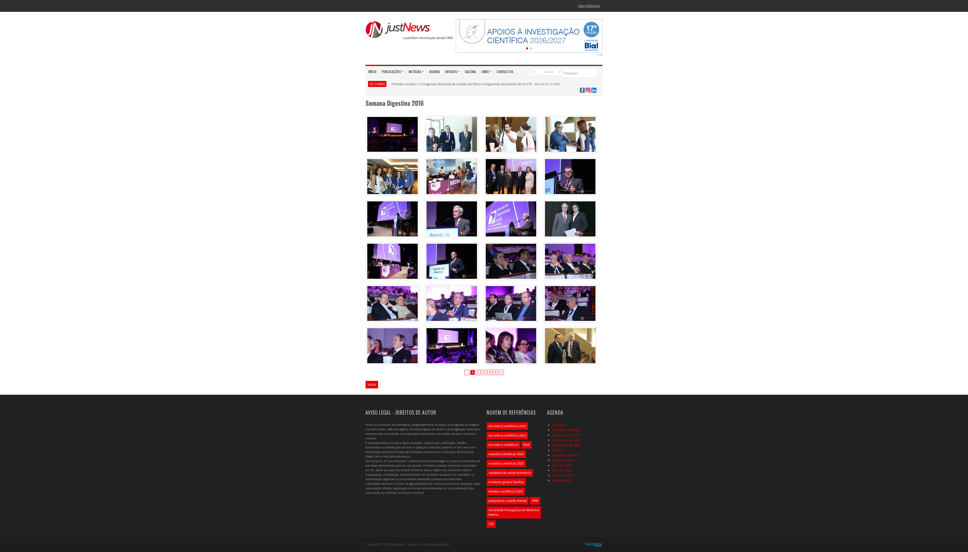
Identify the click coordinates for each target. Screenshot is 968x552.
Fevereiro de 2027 (565, 455)
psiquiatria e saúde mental (508, 501)
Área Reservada (589, 6)
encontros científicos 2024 (507, 435)
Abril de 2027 (561, 465)
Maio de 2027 (562, 470)
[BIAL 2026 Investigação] (529, 35)
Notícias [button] (415, 71)
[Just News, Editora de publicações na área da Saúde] (410, 32)
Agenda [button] (434, 71)
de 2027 (558, 450)
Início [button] (372, 71)
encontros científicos (503, 445)
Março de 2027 (563, 460)
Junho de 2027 (562, 475)
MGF (526, 445)
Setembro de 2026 (566, 430)
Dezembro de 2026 (566, 445)
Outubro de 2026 (565, 435)
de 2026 (558, 425)
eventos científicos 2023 (506, 491)
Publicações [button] (391, 71)
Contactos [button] (505, 71)
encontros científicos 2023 (507, 426)
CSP (491, 524)
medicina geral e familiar (506, 482)
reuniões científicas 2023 (506, 463)
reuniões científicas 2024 (506, 454)
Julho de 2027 (562, 480)
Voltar (372, 384)
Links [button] (485, 71)
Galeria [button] (470, 71)
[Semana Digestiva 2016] (392, 134)
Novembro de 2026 (566, 440)
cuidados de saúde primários (510, 473)
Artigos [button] (451, 71)
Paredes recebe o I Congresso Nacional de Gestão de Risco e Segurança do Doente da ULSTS (461, 84)
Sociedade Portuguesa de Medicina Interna (514, 512)
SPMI (535, 501)
